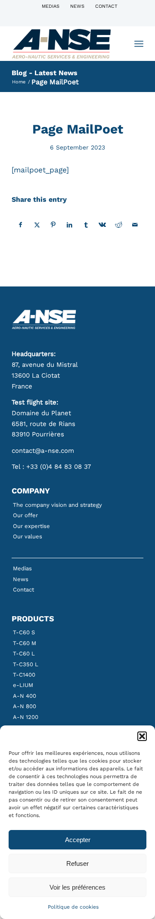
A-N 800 (24, 706)
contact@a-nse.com (43, 451)
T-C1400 (24, 674)
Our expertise (31, 526)
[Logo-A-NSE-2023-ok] (64, 43)
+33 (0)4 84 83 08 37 (58, 467)
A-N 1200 (25, 717)
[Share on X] (37, 225)
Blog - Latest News (45, 73)
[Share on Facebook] (20, 225)
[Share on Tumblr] (86, 225)
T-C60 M (24, 643)
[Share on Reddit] (119, 225)
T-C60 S (24, 632)
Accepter (77, 839)
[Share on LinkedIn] (70, 225)
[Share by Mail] (135, 225)
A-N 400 (24, 696)
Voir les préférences (77, 887)
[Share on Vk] (102, 225)
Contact (106, 6)
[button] (142, 736)
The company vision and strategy (57, 505)
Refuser (77, 863)
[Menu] (138, 43)
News (77, 6)
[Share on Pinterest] (53, 225)
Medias (50, 6)
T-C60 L (24, 653)
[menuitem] (50, 6)
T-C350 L (25, 664)
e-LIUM (23, 685)
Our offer (25, 515)
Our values (27, 536)
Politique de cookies (73, 907)
